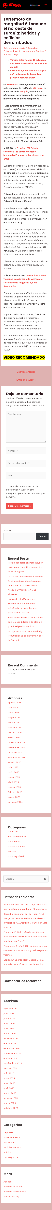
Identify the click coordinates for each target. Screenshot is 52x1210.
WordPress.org (11, 1196)
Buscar (7, 530)
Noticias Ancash (16, 846)
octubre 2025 (15, 752)
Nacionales (29, 51)
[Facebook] (31, 5)
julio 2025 (13, 767)
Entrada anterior (26, 372)
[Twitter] (37, 5)
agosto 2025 (14, 762)
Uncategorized (16, 856)
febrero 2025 (15, 792)
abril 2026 (13, 722)
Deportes (32, 48)
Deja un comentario (14, 48)
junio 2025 (13, 772)
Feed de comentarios (14, 1191)
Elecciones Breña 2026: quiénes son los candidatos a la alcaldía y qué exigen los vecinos (25, 622)
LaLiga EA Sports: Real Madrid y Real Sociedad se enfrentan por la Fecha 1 (25, 636)
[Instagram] (33, 5)
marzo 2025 (14, 787)
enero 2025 (14, 797)
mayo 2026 (14, 717)
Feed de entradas (12, 1186)
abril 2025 (13, 782)
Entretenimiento (12, 51)
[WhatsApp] (35, 5)
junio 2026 (13, 712)
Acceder (7, 1181)
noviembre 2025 (16, 747)
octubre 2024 (15, 802)
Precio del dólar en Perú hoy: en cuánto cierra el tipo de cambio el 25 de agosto (25, 567)
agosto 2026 (14, 702)
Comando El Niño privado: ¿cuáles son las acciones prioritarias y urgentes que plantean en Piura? (25, 936)
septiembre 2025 (17, 757)
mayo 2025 (14, 777)
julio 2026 (13, 707)
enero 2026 (14, 737)
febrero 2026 (15, 732)
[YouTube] (39, 5)
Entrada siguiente (26, 380)
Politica (40, 51)
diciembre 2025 (16, 742)
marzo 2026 (14, 727)
